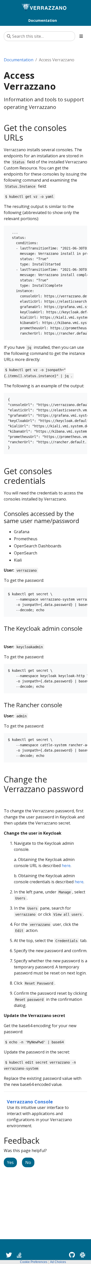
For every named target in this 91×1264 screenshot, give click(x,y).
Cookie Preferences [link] (33, 1262)
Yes (10, 1162)
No (28, 1162)
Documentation (18, 60)
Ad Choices (58, 1262)
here (66, 865)
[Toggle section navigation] (81, 36)
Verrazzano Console (30, 1101)
